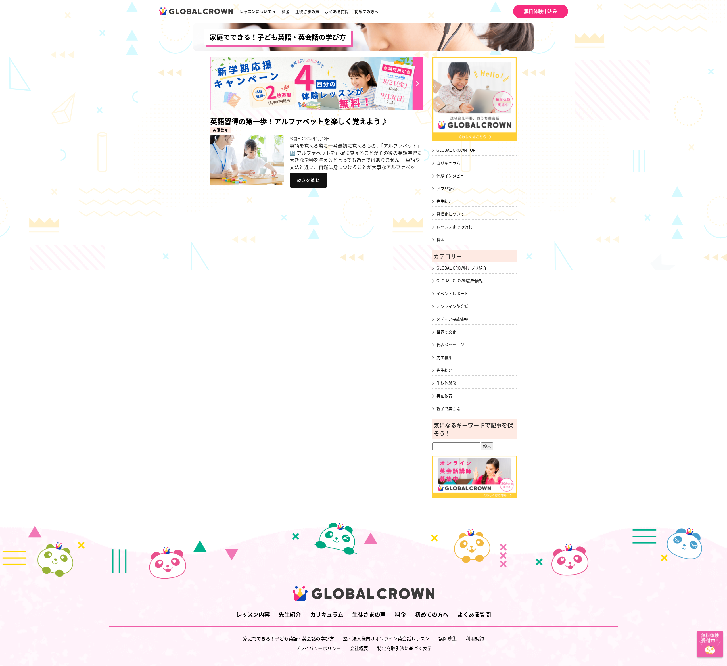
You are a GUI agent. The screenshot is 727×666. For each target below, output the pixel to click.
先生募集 (444, 357)
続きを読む (308, 180)
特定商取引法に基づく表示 (404, 648)
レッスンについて (258, 11)
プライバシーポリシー (318, 648)
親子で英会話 (448, 408)
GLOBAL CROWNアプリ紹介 (461, 268)
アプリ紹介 (446, 188)
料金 (286, 11)
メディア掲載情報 (452, 319)
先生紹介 (444, 201)
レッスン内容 (253, 614)
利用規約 (475, 638)
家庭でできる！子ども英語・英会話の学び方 (278, 37)
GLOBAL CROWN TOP (455, 150)
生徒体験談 (446, 383)
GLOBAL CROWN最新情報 (459, 280)
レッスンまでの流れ (454, 226)
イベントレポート (452, 293)
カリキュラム (448, 163)
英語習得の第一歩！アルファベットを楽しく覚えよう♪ (299, 121)
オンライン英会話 (452, 306)
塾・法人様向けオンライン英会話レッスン (386, 638)
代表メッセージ (450, 344)
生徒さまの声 (307, 11)
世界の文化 (446, 332)
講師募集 (447, 638)
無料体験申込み (540, 11)
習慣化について (450, 214)
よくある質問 (337, 11)
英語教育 (220, 130)
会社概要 (359, 648)
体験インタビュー (452, 175)
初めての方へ (366, 11)
